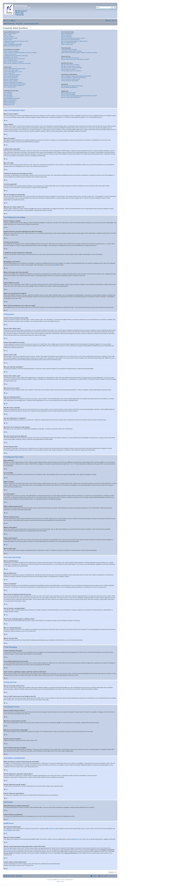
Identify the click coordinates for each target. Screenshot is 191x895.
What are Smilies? (8, 95)
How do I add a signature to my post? (13, 71)
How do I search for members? (68, 69)
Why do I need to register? (10, 33)
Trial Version (19, 15)
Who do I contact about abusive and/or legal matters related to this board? (79, 95)
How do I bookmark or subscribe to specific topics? (73, 77)
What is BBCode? (8, 92)
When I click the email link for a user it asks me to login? (17, 63)
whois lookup (7, 850)
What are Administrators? (67, 33)
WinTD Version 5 (21, 11)
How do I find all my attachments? (69, 87)
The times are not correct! (10, 54)
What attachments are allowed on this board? (72, 85)
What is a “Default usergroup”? (68, 42)
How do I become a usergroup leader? (70, 39)
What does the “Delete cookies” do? (12, 45)
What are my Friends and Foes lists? (70, 57)
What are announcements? (10, 99)
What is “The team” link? (67, 44)
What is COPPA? (8, 35)
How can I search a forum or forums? (70, 64)
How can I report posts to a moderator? (13, 82)
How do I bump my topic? (10, 87)
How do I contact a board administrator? (70, 97)
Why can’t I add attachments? (11, 79)
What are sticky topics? (9, 101)
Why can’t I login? (8, 39)
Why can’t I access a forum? (11, 77)
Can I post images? (8, 96)
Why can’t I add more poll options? (12, 74)
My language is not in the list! (11, 57)
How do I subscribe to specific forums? (70, 79)
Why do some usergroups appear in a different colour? (74, 41)
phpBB (56, 265)
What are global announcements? (12, 98)
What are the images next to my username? (14, 58)
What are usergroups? (66, 36)
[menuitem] (13, 21)
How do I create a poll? (9, 73)
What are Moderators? (66, 35)
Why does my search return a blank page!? (71, 67)
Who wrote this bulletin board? (68, 92)
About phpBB (7, 830)
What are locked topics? (9, 102)
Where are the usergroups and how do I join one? (73, 38)
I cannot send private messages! (69, 49)
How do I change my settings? (11, 51)
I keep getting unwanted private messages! (71, 51)
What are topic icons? (9, 104)
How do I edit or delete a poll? (11, 76)
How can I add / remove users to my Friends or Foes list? (75, 59)
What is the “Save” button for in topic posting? (15, 83)
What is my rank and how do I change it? (13, 61)
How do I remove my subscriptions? (70, 80)
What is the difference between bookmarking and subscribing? (76, 76)
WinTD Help (19, 13)
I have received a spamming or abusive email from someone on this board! (79, 52)
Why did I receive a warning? (11, 80)
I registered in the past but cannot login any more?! (16, 41)
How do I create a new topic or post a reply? (14, 68)
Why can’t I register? (9, 36)
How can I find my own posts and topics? (71, 70)
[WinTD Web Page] (8, 9)
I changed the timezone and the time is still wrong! (16, 55)
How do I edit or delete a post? (11, 70)
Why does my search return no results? (70, 66)
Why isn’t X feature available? (68, 94)
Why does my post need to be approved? (14, 85)
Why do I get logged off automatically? (13, 44)
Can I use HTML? (8, 93)
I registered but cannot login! (10, 38)
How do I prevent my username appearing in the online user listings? (20, 52)
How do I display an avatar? (10, 60)
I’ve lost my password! (9, 42)
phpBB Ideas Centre (76, 839)
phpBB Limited (49, 828)
